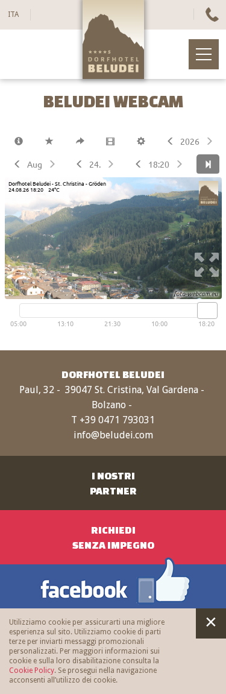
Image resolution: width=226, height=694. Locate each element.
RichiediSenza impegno (113, 537)
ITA (13, 14)
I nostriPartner (113, 483)
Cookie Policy (31, 670)
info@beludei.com (113, 435)
